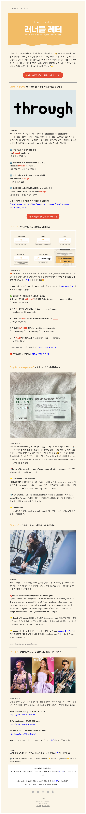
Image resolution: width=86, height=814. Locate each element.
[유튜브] (48, 792)
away (65, 204)
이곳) (56, 781)
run (29, 204)
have (13, 204)
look (43, 204)
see (38, 204)
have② (59, 204)
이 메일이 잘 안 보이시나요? (19, 8)
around (17, 207)
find (33, 204)
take (20, 204)
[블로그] (38, 792)
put (48, 204)
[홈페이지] (33, 792)
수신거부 (39, 806)
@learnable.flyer (67, 286)
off (11, 207)
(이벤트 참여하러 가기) (40, 353)
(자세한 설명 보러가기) (47, 347)
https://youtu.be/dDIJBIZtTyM (22, 724)
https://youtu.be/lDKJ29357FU (23, 714)
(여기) (27, 279)
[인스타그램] (43, 792)
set (25, 204)
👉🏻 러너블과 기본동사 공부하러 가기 (43, 216)
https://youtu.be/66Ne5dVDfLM (23, 733)
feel (52, 204)
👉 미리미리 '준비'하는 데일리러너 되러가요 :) (43, 75)
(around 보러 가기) (65, 630)
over (23, 207)
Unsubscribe (46, 806)
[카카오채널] (53, 792)
